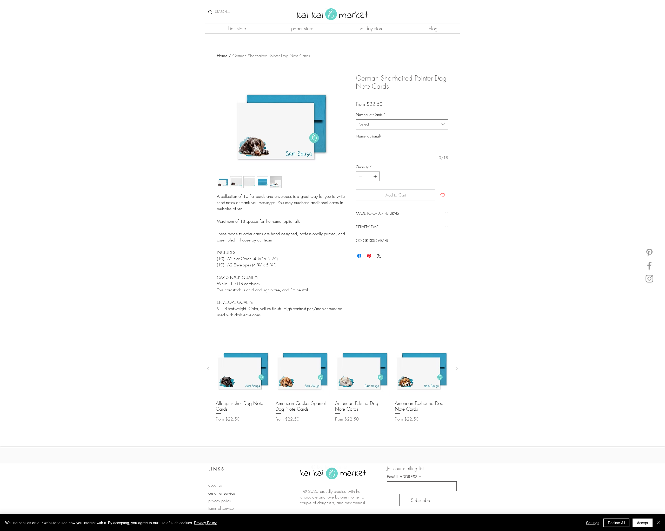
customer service (221, 493)
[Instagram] (649, 278)
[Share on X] (379, 256)
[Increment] (376, 176)
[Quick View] (243, 369)
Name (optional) (368, 136)
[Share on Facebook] (359, 256)
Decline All (616, 522)
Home (222, 55)
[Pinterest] (649, 252)
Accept (642, 522)
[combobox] (402, 124)
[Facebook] (649, 265)
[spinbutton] (368, 176)
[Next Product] (457, 369)
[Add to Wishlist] (442, 194)
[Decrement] (360, 176)
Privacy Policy (205, 522)
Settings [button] (592, 522)
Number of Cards (371, 114)
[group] (332, 382)
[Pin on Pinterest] (369, 256)
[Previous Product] (208, 369)
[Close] (659, 523)
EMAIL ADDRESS (402, 477)
